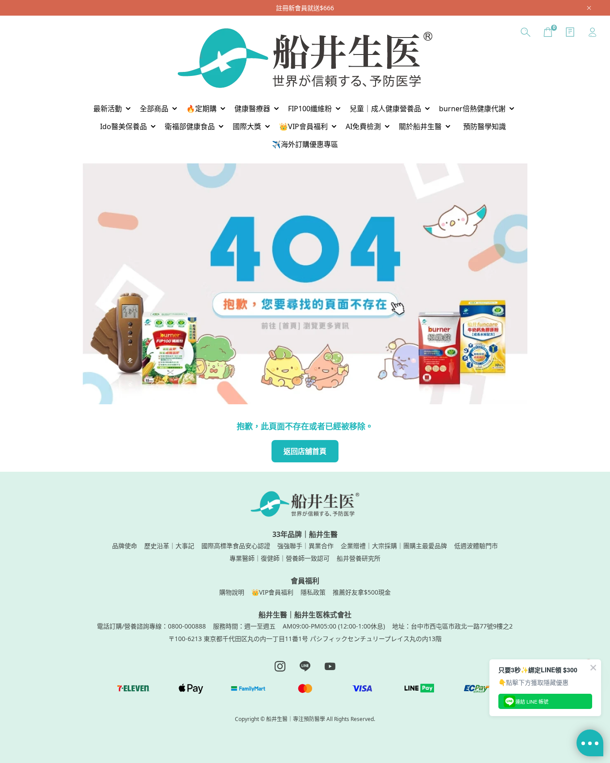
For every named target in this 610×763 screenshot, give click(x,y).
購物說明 (231, 592)
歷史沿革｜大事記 (169, 545)
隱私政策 (313, 592)
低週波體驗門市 (476, 545)
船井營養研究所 (358, 558)
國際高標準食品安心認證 (235, 545)
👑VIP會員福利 (272, 592)
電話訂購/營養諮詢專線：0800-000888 (151, 626)
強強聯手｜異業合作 (305, 545)
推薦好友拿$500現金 (362, 592)
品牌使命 (124, 545)
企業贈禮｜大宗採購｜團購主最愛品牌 (394, 545)
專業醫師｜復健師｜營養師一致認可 (280, 558)
